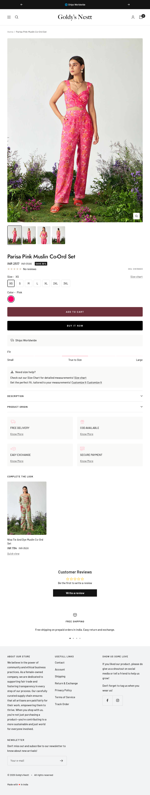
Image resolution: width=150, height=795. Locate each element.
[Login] (133, 17)
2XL (55, 283)
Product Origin (17, 406)
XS (11, 283)
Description (15, 396)
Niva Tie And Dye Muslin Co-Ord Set (25, 541)
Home (10, 31)
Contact (60, 662)
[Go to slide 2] (73, 638)
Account (60, 669)
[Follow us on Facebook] (107, 700)
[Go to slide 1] (70, 638)
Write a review (75, 593)
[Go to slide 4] (79, 638)
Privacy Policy (63, 690)
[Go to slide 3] (76, 638)
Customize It (79, 382)
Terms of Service (65, 697)
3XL (65, 283)
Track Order (62, 704)
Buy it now (75, 325)
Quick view (13, 553)
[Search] (16, 17)
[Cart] (141, 17)
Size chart (136, 276)
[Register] (61, 760)
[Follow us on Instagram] (117, 700)
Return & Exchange (66, 683)
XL (46, 283)
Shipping (60, 676)
